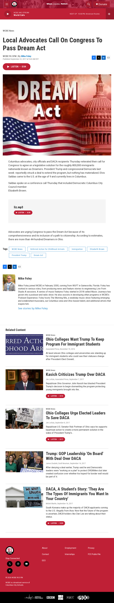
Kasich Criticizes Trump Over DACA (75, 374)
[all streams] (110, 13)
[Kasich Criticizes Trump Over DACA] (24, 379)
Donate (102, 4)
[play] (7, 14)
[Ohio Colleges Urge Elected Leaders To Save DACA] (24, 418)
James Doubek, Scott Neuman (57, 463)
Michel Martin (51, 503)
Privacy (91, 548)
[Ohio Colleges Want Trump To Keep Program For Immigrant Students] (24, 344)
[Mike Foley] (9, 282)
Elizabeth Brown (97, 249)
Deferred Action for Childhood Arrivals (47, 249)
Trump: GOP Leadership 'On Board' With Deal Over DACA (74, 456)
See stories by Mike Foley (33, 308)
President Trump (19, 255)
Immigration (77, 249)
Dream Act (38, 255)
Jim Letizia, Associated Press (57, 379)
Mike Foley (26, 56)
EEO (44, 561)
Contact (45, 554)
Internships (70, 554)
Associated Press (52, 349)
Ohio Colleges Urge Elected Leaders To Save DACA (76, 415)
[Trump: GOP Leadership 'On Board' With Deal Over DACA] (24, 461)
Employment (70, 548)
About (44, 548)
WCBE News (8, 30)
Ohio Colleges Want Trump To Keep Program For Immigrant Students (75, 342)
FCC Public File (94, 554)
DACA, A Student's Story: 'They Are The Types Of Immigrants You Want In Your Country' (77, 494)
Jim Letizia (50, 423)
